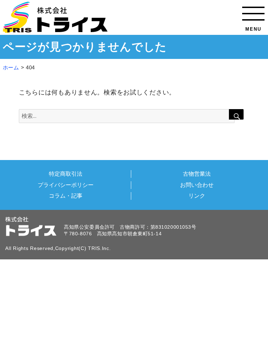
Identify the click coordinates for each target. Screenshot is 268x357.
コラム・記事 (65, 195)
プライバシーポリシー (66, 185)
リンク (196, 195)
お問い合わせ (197, 185)
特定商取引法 (65, 173)
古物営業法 (197, 173)
